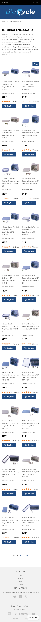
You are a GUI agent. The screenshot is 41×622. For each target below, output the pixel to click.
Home (3, 21)
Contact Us (20, 578)
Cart (37, 2)
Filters (36, 64)
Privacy (19, 606)
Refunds (25, 606)
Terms (13, 606)
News (20, 581)
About (20, 575)
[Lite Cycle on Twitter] (14, 597)
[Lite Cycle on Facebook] (20, 597)
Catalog (20, 584)
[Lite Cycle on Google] (26, 597)
